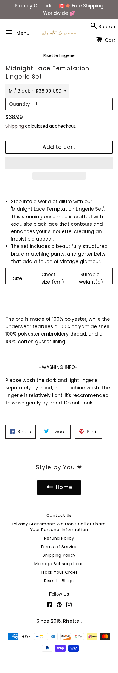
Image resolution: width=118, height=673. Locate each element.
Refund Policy (59, 538)
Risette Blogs (59, 580)
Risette (72, 621)
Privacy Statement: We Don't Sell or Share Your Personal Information (59, 526)
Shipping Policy (59, 555)
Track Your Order (59, 572)
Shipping (14, 126)
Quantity (19, 104)
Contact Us (59, 515)
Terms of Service (59, 546)
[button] (59, 163)
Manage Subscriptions (59, 563)
